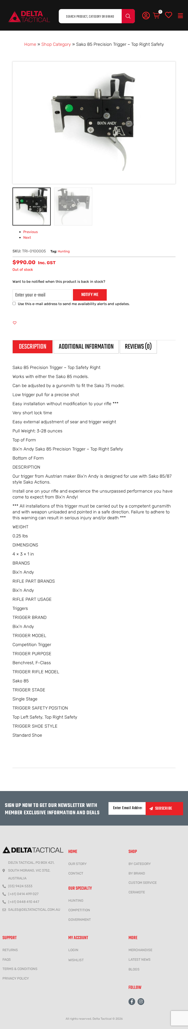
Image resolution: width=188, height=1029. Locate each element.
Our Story (77, 864)
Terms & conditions (19, 969)
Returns (10, 950)
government (79, 920)
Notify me (89, 294)
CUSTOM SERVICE (143, 883)
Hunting (64, 251)
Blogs (134, 969)
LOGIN (73, 950)
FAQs (6, 960)
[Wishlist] (168, 15)
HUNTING (75, 901)
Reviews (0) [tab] (138, 347)
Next (27, 237)
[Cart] (157, 16)
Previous (30, 232)
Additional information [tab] (86, 347)
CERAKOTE (137, 892)
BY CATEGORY (140, 864)
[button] (180, 16)
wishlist (76, 960)
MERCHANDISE (140, 950)
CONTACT (75, 873)
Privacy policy (15, 978)
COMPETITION (79, 910)
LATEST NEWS (140, 960)
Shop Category (56, 44)
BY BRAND (137, 873)
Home (30, 44)
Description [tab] (32, 347)
